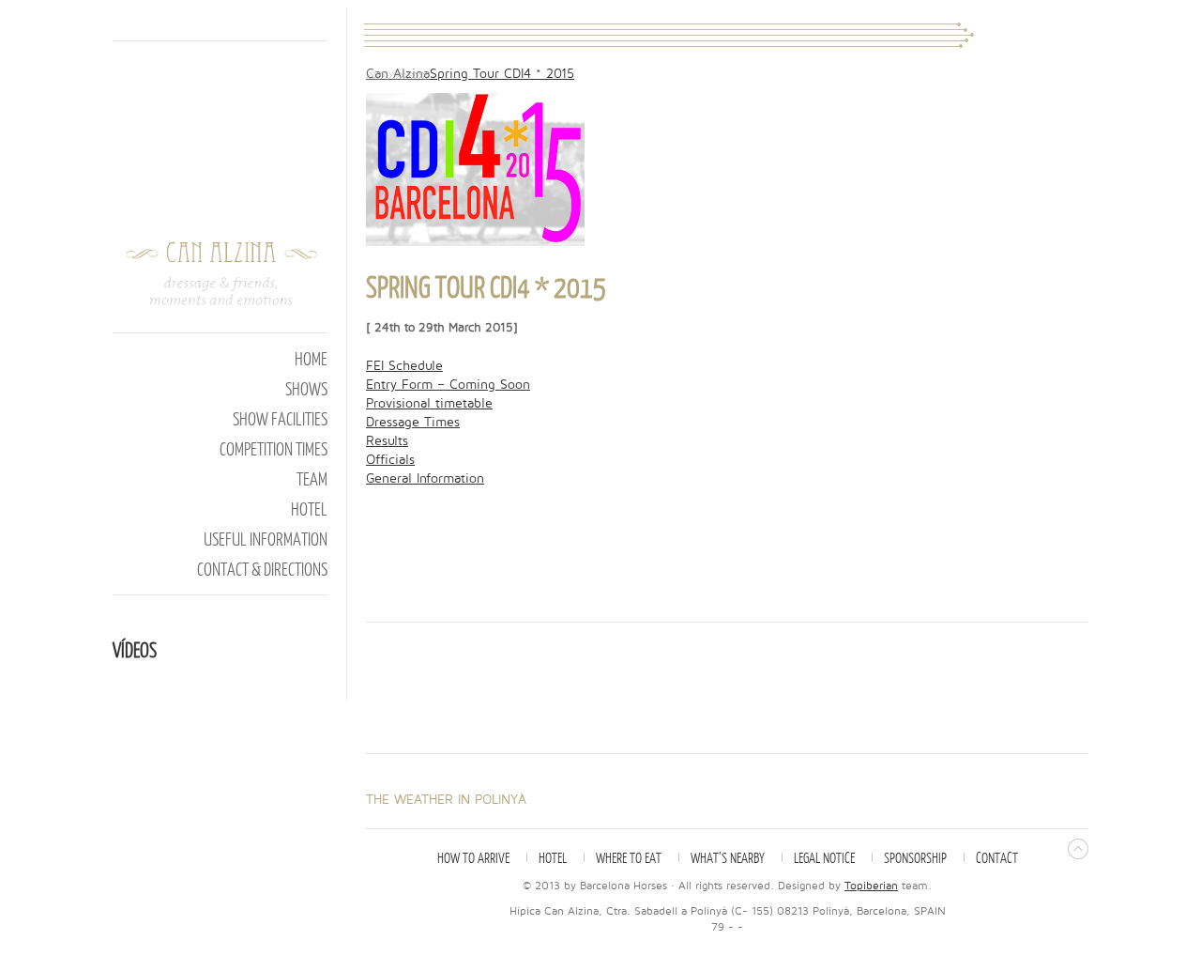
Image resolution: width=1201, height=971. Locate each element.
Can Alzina (398, 74)
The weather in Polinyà (446, 800)
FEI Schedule (404, 366)
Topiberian (871, 886)
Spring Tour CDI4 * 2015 (502, 74)
